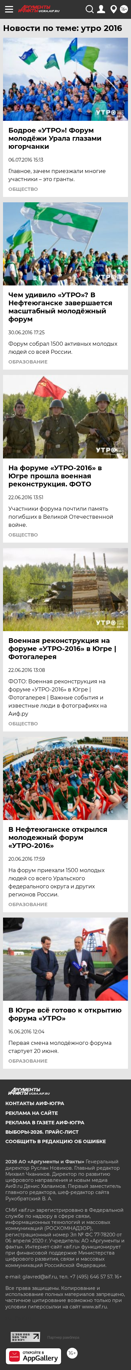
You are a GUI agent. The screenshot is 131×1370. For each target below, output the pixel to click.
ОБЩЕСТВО (23, 189)
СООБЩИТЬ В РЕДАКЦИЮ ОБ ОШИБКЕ (55, 1141)
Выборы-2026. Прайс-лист (42, 1132)
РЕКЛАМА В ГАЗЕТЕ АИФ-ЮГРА (44, 1123)
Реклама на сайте (31, 1113)
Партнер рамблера (63, 1337)
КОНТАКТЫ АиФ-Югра (34, 1103)
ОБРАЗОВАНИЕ (27, 361)
